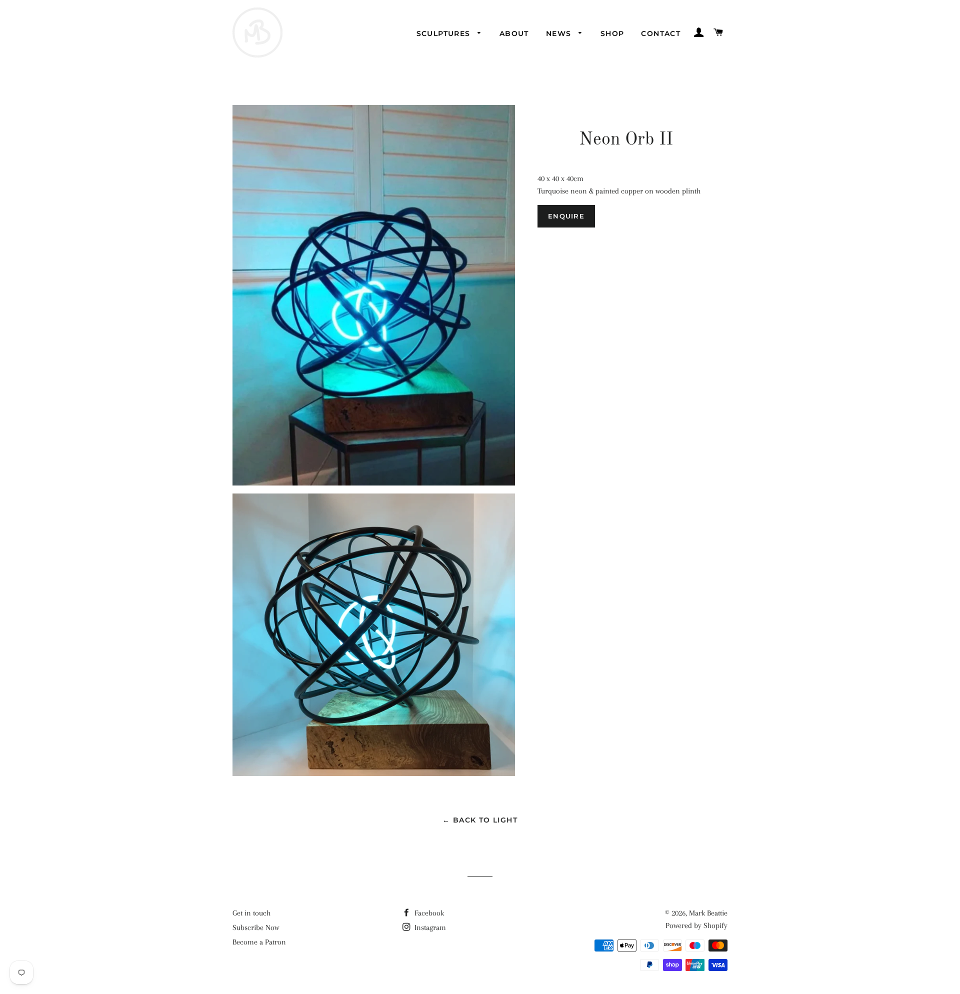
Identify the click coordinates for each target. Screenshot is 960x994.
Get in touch (251, 913)
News (560, 33)
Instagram (429, 927)
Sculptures (444, 33)
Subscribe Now (255, 927)
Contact (660, 33)
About (514, 33)
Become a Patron (259, 942)
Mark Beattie (708, 913)
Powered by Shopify (697, 925)
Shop (612, 33)
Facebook (428, 913)
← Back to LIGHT (480, 820)
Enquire (566, 216)
